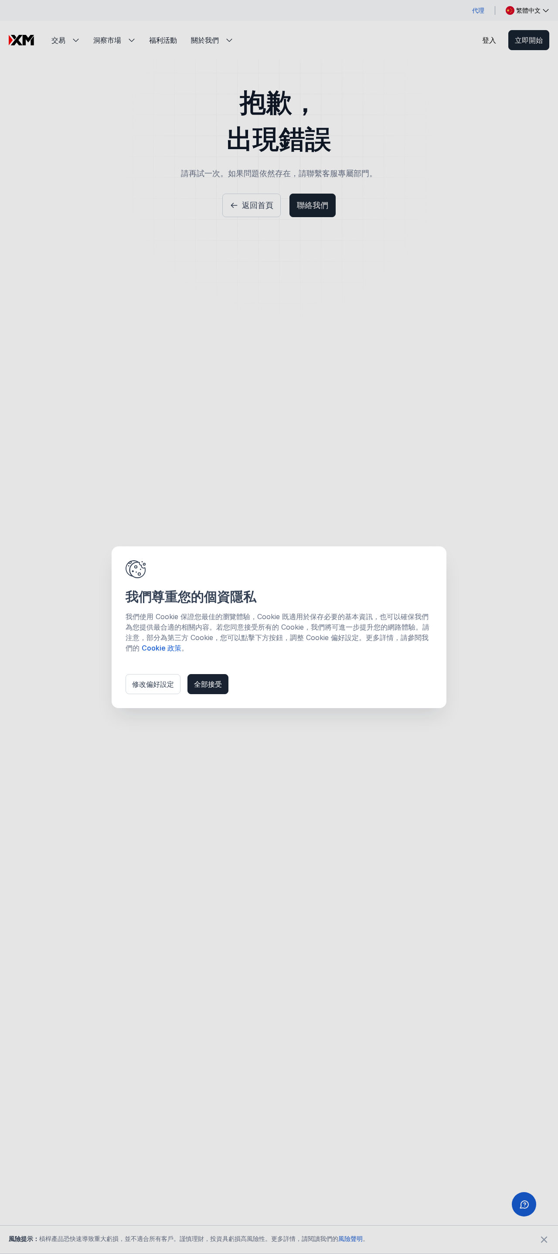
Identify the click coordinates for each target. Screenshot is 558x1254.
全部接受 (208, 684)
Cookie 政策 (161, 648)
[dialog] (279, 627)
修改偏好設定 (153, 684)
